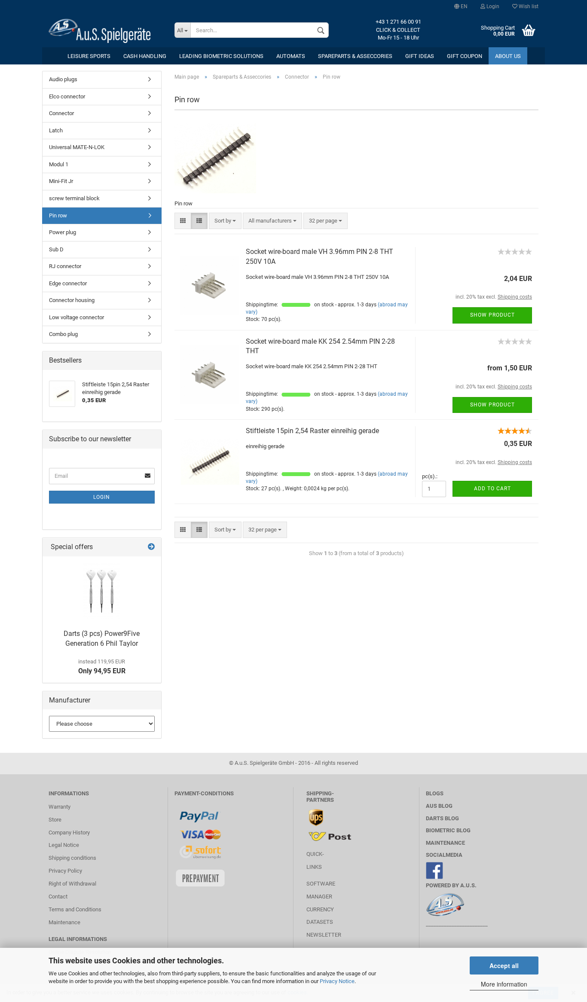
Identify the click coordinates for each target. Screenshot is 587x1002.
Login (492, 6)
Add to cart (492, 489)
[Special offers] (151, 547)
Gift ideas (419, 56)
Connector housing (72, 300)
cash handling (144, 56)
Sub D (56, 249)
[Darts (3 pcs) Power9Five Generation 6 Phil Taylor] (101, 591)
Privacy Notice (337, 981)
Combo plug (63, 334)
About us (508, 56)
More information (504, 984)
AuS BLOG (439, 806)
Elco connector (67, 96)
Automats (290, 56)
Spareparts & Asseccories (355, 56)
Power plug (62, 232)
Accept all (504, 965)
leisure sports (88, 56)
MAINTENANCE (445, 843)
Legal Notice (64, 845)
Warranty (59, 806)
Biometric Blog (448, 830)
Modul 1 (58, 164)
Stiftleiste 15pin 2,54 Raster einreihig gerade (312, 431)
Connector (61, 113)
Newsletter (323, 935)
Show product (492, 315)
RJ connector (65, 266)
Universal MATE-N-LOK (76, 147)
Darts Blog (442, 818)
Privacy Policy (65, 871)
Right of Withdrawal (72, 883)
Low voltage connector (76, 317)
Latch (56, 130)
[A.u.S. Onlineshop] (105, 30)
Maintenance (64, 922)
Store (55, 819)
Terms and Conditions (75, 909)
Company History (69, 832)
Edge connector (68, 283)
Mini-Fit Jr (61, 181)
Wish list (527, 6)
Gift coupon (464, 56)
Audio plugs (63, 79)
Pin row (58, 215)
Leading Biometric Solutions (221, 56)
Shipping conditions (72, 858)
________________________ (457, 924)
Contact (58, 896)
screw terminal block (74, 198)
